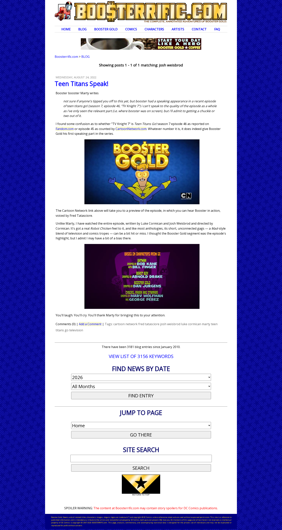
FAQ (217, 29)
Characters (154, 29)
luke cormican (191, 324)
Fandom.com (65, 129)
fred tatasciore (148, 324)
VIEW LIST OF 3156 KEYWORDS (141, 356)
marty (206, 324)
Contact (199, 29)
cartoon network (125, 324)
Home (66, 29)
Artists (178, 29)
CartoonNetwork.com (131, 129)
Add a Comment (90, 324)
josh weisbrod (170, 324)
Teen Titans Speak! (81, 83)
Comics (131, 29)
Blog (82, 29)
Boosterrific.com (66, 57)
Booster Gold (106, 29)
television (76, 330)
